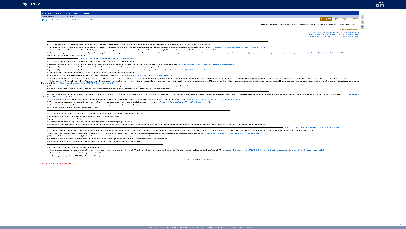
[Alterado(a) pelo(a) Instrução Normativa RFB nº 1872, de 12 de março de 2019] (335, 32)
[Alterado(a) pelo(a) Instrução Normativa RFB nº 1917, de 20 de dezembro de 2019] (334, 34)
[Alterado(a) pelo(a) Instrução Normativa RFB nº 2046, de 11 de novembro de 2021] (334, 36)
